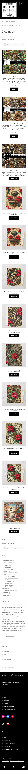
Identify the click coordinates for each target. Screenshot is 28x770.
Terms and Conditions (9, 743)
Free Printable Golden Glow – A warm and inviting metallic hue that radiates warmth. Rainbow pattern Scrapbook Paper (14, 612)
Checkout (6, 656)
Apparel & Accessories (9, 709)
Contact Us (7, 740)
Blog (5, 737)
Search (14, 767)
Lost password (7, 659)
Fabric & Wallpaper (9, 706)
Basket (22, 766)
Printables (6, 700)
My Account (6, 651)
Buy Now (14, 89)
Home (5, 25)
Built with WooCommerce (17, 761)
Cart (5, 654)
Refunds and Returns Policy (11, 749)
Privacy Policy (7, 746)
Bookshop (6, 703)
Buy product (14, 178)
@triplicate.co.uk (10, 636)
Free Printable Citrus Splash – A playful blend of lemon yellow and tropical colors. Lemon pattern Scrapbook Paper (13, 617)
